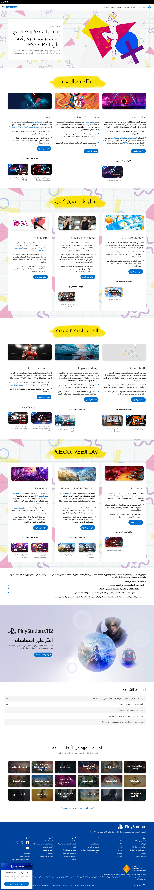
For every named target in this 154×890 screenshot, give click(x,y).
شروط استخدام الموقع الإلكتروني (62, 885)
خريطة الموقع (46, 885)
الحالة (74, 847)
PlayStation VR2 (15, 127)
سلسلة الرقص (89, 122)
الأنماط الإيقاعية (19, 508)
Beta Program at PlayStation (20, 859)
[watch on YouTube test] (22, 172)
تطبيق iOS (26, 853)
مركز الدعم (73, 841)
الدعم (107, 7)
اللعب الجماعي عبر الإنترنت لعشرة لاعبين (124, 138)
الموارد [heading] (50, 838)
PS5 (121, 841)
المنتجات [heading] (119, 838)
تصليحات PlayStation (69, 850)
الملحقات (119, 853)
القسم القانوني (89, 885)
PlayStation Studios (139, 847)
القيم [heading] (97, 838)
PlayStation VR (29, 127)
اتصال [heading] (28, 838)
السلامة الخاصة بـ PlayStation (67, 844)
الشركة (143, 853)
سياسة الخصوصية (78, 885)
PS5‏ (139, 7)
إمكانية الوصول (94, 844)
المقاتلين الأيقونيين (16, 385)
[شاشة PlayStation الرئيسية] (149, 7)
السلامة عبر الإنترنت (93, 847)
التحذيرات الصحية (48, 850)
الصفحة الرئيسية (141, 832)
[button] (44, 148)
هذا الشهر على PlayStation (125, 832)
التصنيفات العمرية (48, 847)
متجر (144, 7)
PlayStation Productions (137, 850)
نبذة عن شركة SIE (140, 841)
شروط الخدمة (49, 841)
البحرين (139, 885)
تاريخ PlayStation (140, 856)
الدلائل (74, 859)
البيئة (97, 841)
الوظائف (143, 844)
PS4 (121, 844)
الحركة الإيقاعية (37, 122)
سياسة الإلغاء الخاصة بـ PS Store (43, 844)
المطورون (50, 853)
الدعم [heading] (74, 838)
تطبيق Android (25, 856)
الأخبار (113, 7)
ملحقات (119, 7)
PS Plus (126, 7)
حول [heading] (144, 838)
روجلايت (119, 493)
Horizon (69, 493)
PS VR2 (126, 143)
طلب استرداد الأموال (70, 856)
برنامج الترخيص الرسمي (46, 856)
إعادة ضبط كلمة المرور (69, 853)
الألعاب (133, 7)
